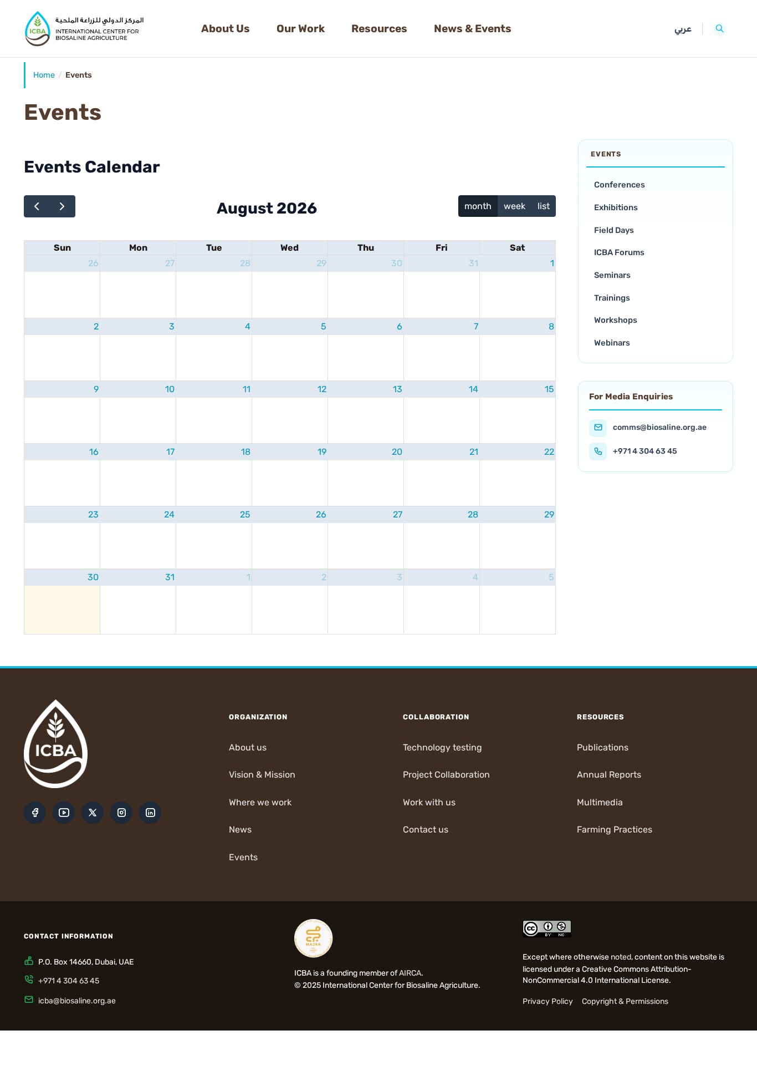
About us (248, 747)
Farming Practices (614, 829)
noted (621, 957)
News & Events (473, 28)
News (240, 829)
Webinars (612, 343)
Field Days (614, 230)
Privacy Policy (548, 1001)
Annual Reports (609, 774)
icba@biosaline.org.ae (77, 1001)
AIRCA (410, 973)
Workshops (615, 320)
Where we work (260, 802)
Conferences (619, 185)
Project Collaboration (446, 774)
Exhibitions (616, 207)
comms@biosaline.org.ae (660, 427)
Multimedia (600, 802)
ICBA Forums (619, 252)
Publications (602, 747)
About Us (225, 28)
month (478, 206)
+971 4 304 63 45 (645, 451)
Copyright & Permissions (625, 1001)
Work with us (429, 802)
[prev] (37, 206)
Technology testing (442, 747)
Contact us (425, 829)
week (514, 206)
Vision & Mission (262, 774)
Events (243, 857)
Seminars (612, 275)
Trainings (612, 298)
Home (44, 75)
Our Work (301, 28)
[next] (62, 206)
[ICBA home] (103, 29)
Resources (379, 28)
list (544, 206)
